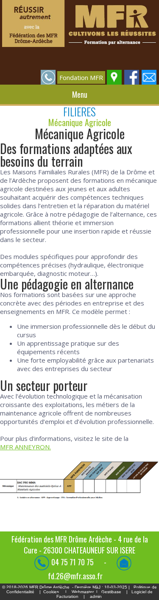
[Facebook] (132, 76)
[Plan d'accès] (115, 76)
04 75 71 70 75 (73, 561)
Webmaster (83, 591)
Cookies (51, 591)
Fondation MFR (81, 77)
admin (96, 596)
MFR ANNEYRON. (25, 447)
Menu (79, 94)
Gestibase (111, 591)
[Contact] (149, 76)
